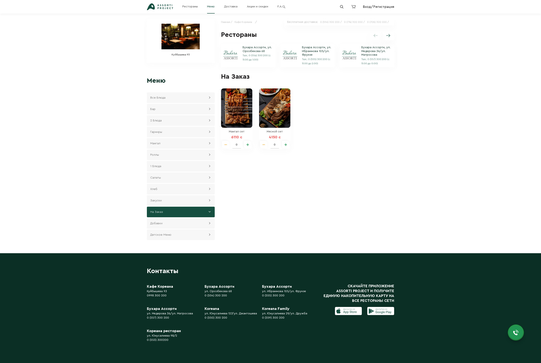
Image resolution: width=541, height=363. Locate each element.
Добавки (156, 223)
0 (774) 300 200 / (354, 22)
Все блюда (157, 97)
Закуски (156, 200)
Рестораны (190, 6)
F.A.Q (281, 6)
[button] (388, 35)
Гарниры (156, 132)
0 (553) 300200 (157, 339)
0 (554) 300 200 (216, 295)
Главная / (226, 22)
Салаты (155, 177)
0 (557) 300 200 (158, 317)
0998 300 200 (157, 295)
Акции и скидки (257, 6)
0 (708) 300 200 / (378, 22)
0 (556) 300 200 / (331, 22)
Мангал (155, 143)
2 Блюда (156, 120)
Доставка (231, 6)
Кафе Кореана (243, 22)
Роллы (154, 154)
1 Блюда (155, 166)
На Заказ (156, 211)
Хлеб (153, 189)
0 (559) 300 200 (273, 317)
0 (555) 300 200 (273, 295)
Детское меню (160, 234)
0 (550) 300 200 (216, 317)
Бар (153, 109)
